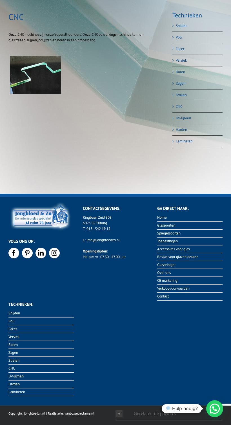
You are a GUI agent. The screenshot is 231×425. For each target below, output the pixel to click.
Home (162, 217)
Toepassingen (167, 241)
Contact (163, 296)
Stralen (181, 95)
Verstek (181, 60)
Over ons (164, 272)
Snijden (181, 25)
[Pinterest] (27, 253)
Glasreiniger (166, 264)
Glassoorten (166, 225)
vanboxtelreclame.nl (79, 413)
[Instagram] (54, 253)
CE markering (167, 280)
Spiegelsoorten (169, 233)
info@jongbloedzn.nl (103, 240)
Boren (180, 72)
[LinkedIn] (40, 253)
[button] (169, 414)
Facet (180, 48)
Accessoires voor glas (173, 249)
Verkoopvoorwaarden (173, 288)
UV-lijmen (183, 118)
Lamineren (184, 141)
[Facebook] (13, 253)
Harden (181, 129)
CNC (179, 106)
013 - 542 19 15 (98, 228)
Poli (179, 37)
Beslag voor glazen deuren (177, 256)
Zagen (180, 83)
